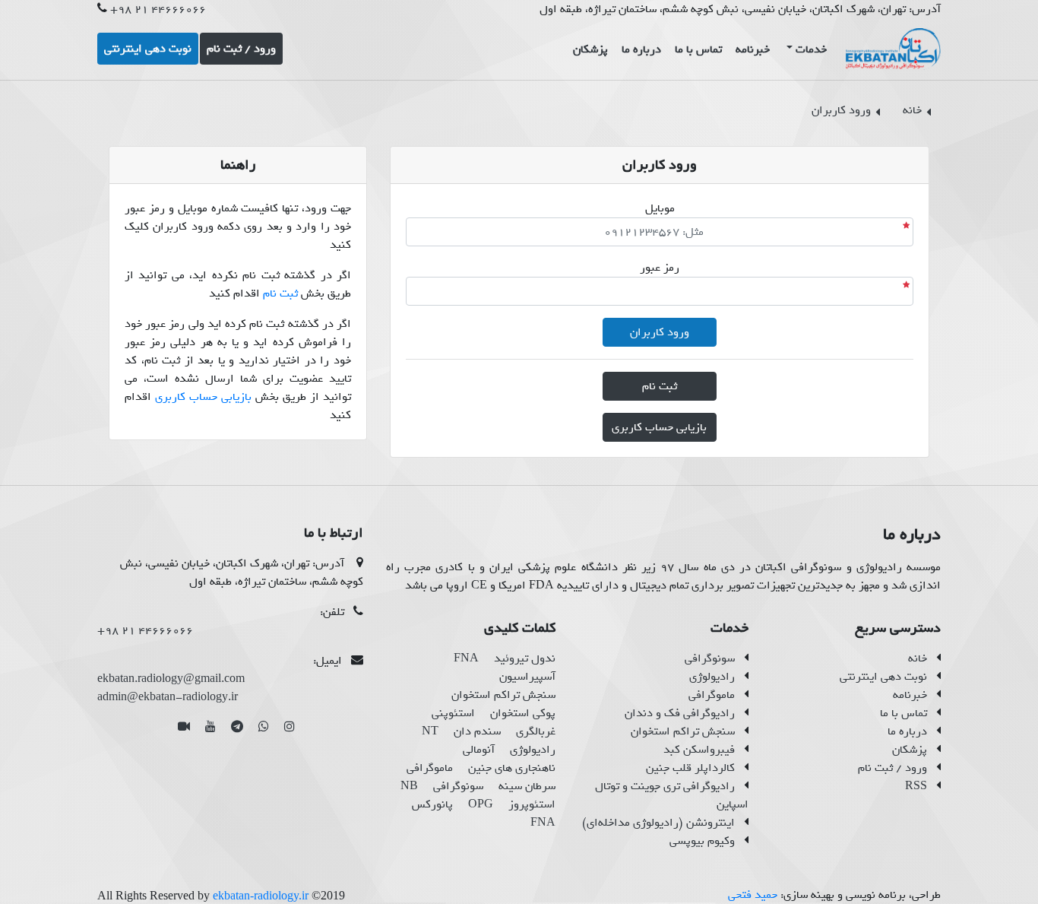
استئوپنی (453, 713)
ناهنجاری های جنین (511, 768)
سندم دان (477, 731)
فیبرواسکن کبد (699, 750)
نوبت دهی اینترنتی (883, 677)
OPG (480, 804)
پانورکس (432, 804)
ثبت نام (280, 293)
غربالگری (535, 731)
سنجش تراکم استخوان (683, 731)
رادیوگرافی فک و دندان (680, 713)
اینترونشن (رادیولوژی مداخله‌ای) (658, 823)
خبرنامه (910, 695)
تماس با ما (903, 713)
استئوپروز (531, 804)
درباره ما (907, 731)
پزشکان (909, 750)
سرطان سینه (526, 786)
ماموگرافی (711, 695)
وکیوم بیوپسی (702, 841)
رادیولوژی (712, 677)
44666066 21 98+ (158, 9)
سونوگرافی (710, 658)
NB (409, 786)
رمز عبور (659, 268)
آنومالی (479, 750)
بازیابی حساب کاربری (203, 397)
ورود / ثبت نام (892, 768)
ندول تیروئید (524, 658)
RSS (916, 786)
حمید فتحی (752, 895)
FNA (466, 658)
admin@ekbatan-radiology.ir (167, 697)
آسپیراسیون (527, 677)
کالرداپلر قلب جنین (690, 768)
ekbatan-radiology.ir (261, 895)
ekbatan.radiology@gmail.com (171, 679)
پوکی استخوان (522, 713)
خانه (917, 658)
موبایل (660, 208)
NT (430, 731)
